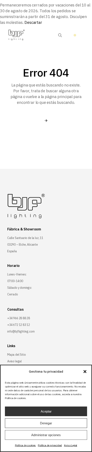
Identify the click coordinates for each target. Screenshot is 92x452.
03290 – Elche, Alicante (22, 244)
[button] (85, 371)
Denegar (46, 423)
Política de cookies (25, 445)
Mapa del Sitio (16, 355)
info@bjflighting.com (20, 331)
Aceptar (46, 411)
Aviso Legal (70, 445)
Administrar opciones (46, 435)
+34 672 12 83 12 (18, 325)
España (12, 251)
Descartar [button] (33, 22)
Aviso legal (14, 361)
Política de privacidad (50, 445)
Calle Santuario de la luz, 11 (25, 238)
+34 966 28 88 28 (18, 318)
